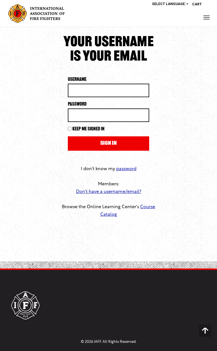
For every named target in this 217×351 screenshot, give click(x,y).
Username (77, 79)
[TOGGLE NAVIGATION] (206, 17)
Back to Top (205, 331)
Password (77, 104)
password (126, 169)
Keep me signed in (88, 129)
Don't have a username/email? (108, 192)
